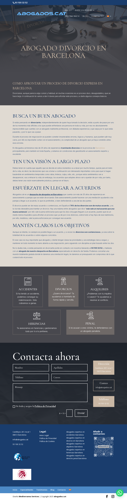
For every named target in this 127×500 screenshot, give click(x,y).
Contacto (97, 16)
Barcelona (100, 148)
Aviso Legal (44, 435)
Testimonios (72, 16)
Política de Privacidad (45, 406)
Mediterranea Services (29, 496)
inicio (68, 10)
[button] (120, 493)
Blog (85, 16)
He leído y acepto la (36, 406)
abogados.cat (60, 496)
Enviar (81, 413)
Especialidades (83, 10)
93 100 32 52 (21, 2)
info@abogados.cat (20, 439)
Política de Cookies (47, 441)
